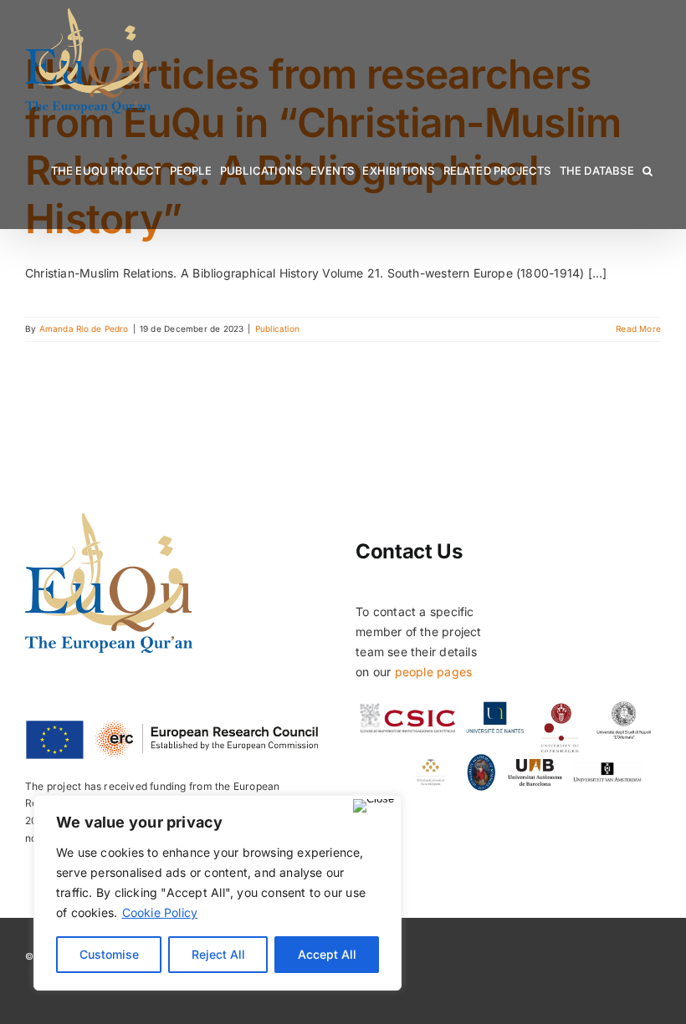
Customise (109, 954)
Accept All (327, 954)
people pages (434, 672)
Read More (638, 329)
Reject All (218, 954)
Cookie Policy (160, 912)
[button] (647, 171)
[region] (217, 893)
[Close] (373, 806)
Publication (277, 329)
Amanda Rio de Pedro (84, 329)
